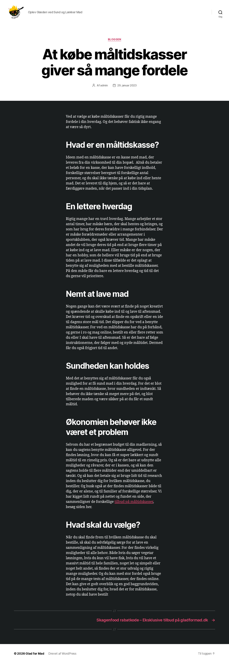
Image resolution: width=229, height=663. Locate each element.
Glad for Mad (34, 653)
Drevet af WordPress (62, 653)
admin (104, 85)
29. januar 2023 (127, 85)
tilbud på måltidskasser (133, 502)
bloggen (114, 39)
